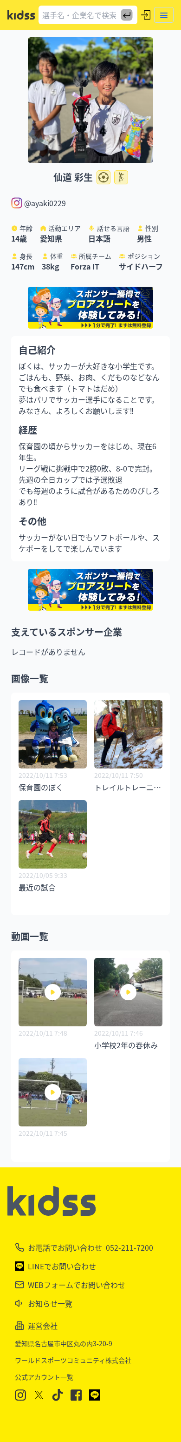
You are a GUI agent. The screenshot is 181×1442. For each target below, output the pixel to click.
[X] (39, 1395)
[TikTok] (57, 1395)
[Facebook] (76, 1395)
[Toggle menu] (164, 15)
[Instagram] (20, 1395)
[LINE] (94, 1395)
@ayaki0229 (45, 203)
